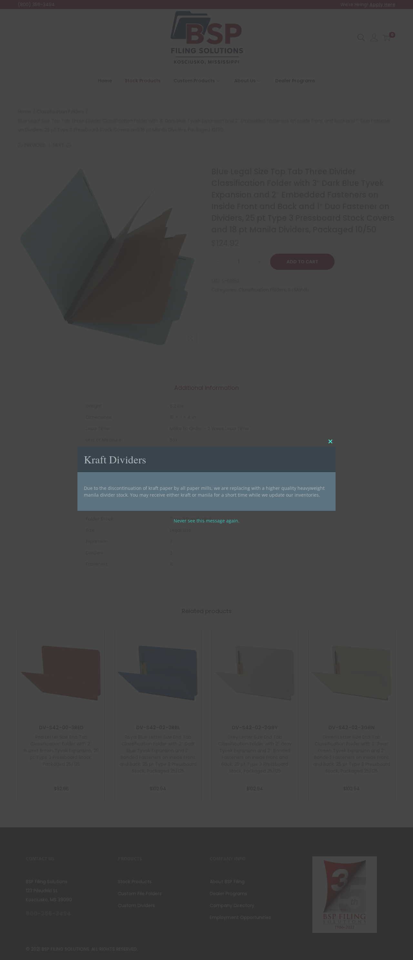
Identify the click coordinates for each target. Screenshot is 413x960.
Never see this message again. (206, 520)
